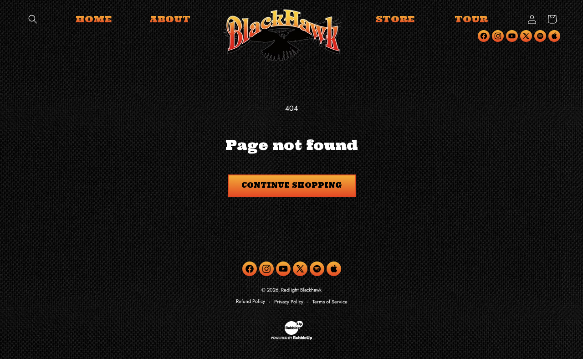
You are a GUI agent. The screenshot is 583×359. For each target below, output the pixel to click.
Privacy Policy (288, 301)
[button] (33, 19)
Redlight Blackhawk (301, 289)
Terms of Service (330, 301)
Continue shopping (291, 185)
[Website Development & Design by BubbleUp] (291, 338)
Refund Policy (250, 301)
